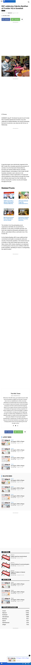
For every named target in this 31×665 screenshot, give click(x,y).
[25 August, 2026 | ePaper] (6, 451)
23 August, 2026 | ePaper (17, 457)
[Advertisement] (15, 38)
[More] (22, 19)
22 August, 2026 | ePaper (17, 465)
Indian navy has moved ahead (19, 556)
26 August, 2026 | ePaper (17, 441)
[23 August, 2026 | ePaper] (6, 459)
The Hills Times (6, 15)
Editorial (6, 552)
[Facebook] (13, 425)
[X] (17, 425)
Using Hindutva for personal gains (20, 564)
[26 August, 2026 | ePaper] (6, 442)
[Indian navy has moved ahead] (6, 557)
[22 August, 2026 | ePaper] (6, 467)
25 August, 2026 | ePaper (17, 450)
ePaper (12, 439)
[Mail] (15, 425)
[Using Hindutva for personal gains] (6, 565)
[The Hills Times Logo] (9, 1)
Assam (3, 10)
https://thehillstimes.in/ (15, 395)
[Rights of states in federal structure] (6, 573)
